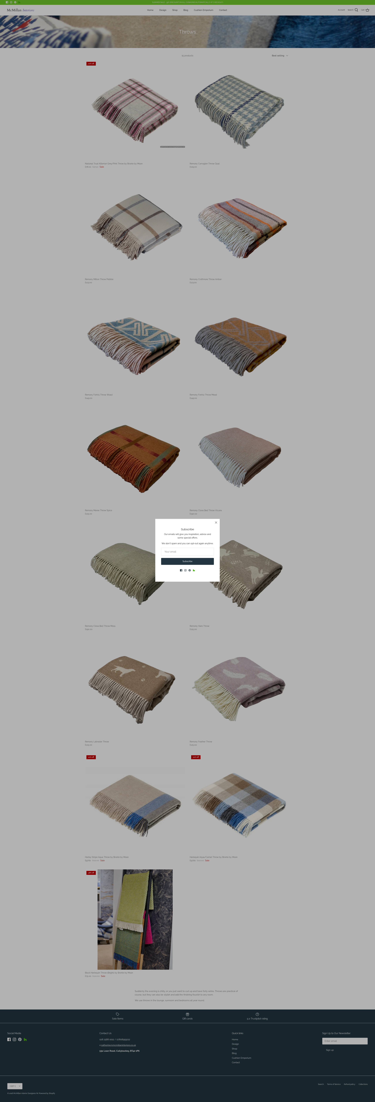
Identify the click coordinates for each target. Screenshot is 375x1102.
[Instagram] (185, 570)
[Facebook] (181, 570)
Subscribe (187, 561)
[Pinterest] (190, 570)
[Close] (216, 522)
